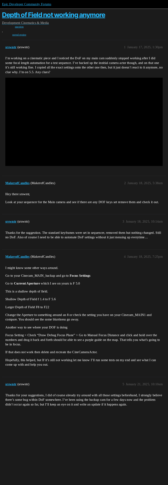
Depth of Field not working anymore (53, 15)
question (19, 26)
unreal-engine (19, 34)
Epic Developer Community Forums (26, 4)
